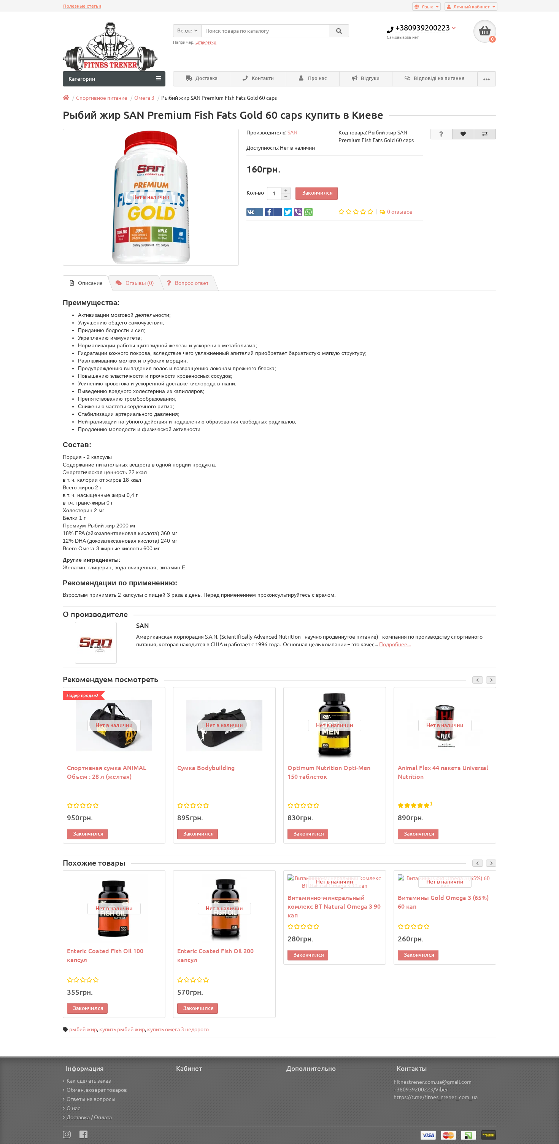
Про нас (317, 78)
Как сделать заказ (89, 1081)
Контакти (262, 78)
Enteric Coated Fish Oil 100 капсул (105, 955)
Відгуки (370, 78)
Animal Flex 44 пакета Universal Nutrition (443, 772)
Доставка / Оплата (89, 1117)
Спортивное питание (101, 98)
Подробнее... (395, 644)
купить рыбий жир (122, 1029)
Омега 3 (144, 98)
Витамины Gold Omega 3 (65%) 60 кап (443, 902)
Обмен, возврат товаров (97, 1090)
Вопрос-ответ (191, 283)
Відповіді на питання (438, 78)
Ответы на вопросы (91, 1099)
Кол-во (255, 193)
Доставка (206, 78)
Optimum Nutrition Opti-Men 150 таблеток (328, 772)
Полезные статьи (82, 5)
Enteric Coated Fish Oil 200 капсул (215, 955)
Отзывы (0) (139, 283)
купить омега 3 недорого (178, 1029)
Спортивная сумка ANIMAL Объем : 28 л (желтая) (106, 772)
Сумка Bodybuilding (206, 767)
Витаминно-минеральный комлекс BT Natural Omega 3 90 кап (334, 906)
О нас (73, 1108)
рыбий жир (83, 1029)
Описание (90, 283)
